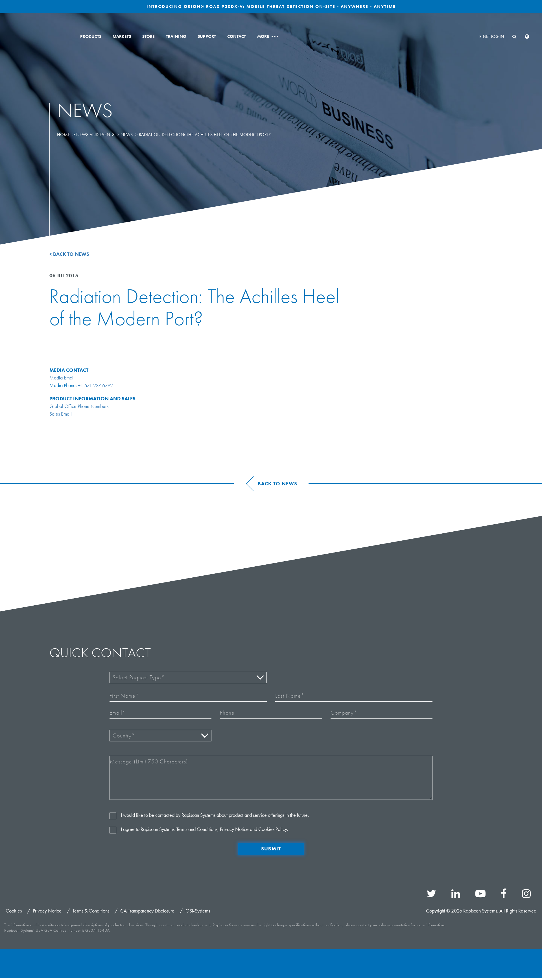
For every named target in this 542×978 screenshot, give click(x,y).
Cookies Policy (272, 829)
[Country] (160, 735)
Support (207, 36)
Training (176, 36)
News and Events (95, 134)
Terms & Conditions (91, 910)
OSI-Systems (197, 910)
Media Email (62, 377)
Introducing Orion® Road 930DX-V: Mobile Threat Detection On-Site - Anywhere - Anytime (271, 6)
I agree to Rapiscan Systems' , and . (204, 829)
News (127, 134)
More (267, 36)
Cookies (14, 910)
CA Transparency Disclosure (147, 910)
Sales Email (60, 414)
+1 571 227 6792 (95, 385)
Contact (236, 36)
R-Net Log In (491, 36)
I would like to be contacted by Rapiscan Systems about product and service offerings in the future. (215, 815)
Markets (122, 36)
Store (148, 36)
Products (90, 36)
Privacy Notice (234, 829)
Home (63, 134)
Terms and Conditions (196, 829)
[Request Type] (188, 677)
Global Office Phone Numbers (78, 406)
